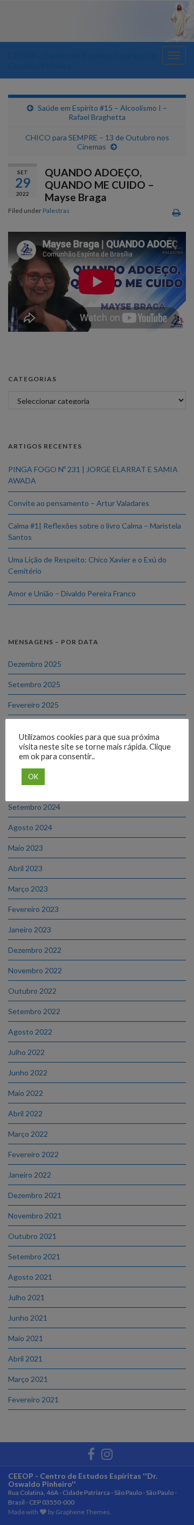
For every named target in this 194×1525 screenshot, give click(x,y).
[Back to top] (169, 1500)
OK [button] (33, 776)
